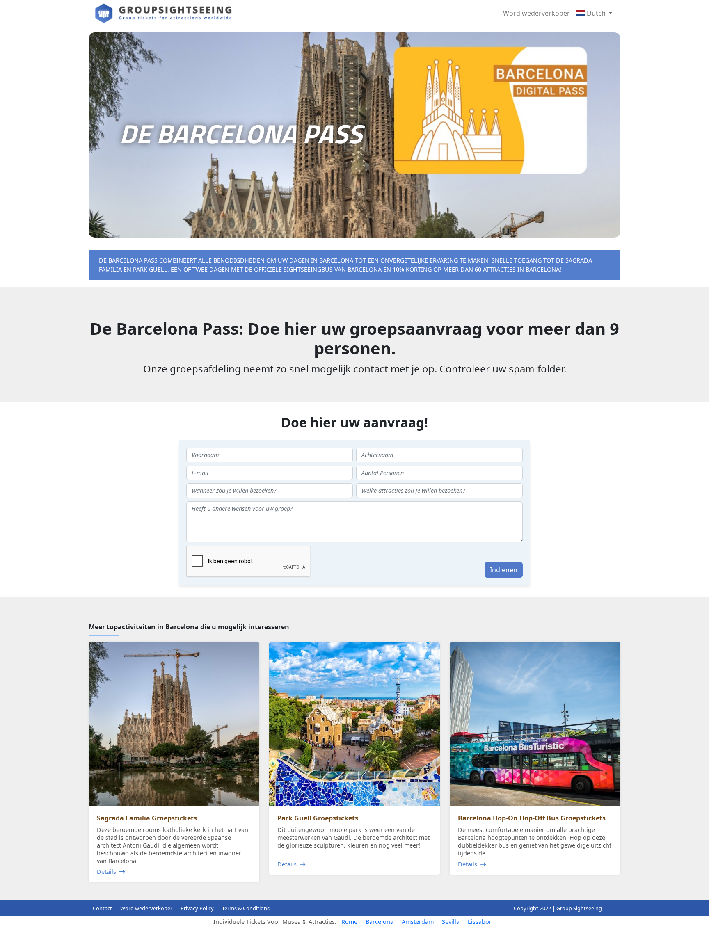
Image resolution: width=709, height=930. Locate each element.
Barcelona (379, 921)
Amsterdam (418, 921)
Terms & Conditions (246, 908)
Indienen (503, 569)
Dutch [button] (596, 13)
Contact (102, 908)
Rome (349, 921)
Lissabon (480, 921)
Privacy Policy (197, 908)
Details (106, 871)
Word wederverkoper (536, 13)
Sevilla (451, 921)
